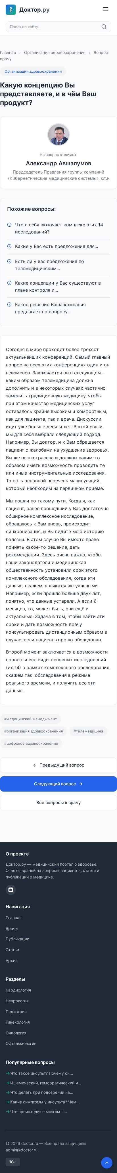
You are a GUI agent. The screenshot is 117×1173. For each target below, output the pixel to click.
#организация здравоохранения (33, 731)
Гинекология (18, 1022)
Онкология (16, 1032)
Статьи (12, 949)
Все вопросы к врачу (58, 802)
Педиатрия (16, 1011)
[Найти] (104, 27)
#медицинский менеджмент (30, 719)
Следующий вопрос (55, 783)
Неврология (17, 1000)
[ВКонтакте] (11, 890)
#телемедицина (88, 731)
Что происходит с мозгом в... (38, 1111)
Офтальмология (21, 1043)
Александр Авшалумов (58, 163)
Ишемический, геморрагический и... (45, 1082)
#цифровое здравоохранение (31, 743)
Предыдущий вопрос (61, 765)
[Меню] (105, 9)
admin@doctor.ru (21, 1149)
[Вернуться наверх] (106, 1162)
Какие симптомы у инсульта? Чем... (45, 1101)
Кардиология (18, 990)
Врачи (12, 928)
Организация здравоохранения (54, 52)
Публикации (17, 938)
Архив (12, 960)
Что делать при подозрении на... (41, 1092)
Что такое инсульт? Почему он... (41, 1073)
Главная (8, 52)
